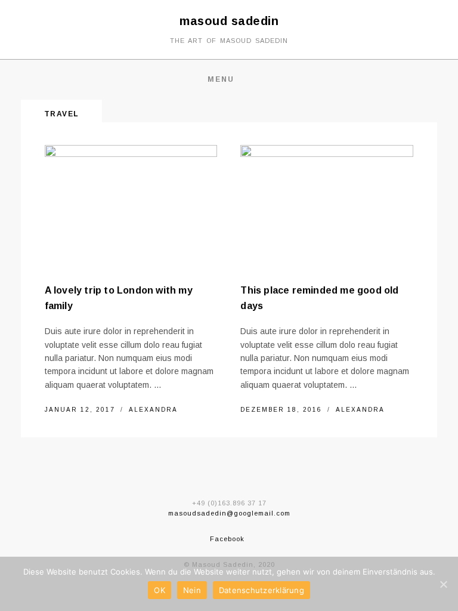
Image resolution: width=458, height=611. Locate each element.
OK (159, 590)
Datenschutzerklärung (261, 590)
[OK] (443, 584)
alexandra (153, 409)
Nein (192, 590)
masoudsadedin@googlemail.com (229, 513)
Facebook (227, 538)
